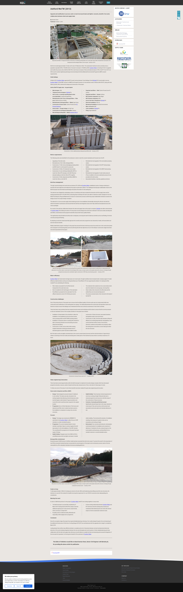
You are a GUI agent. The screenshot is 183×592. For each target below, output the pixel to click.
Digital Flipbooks (79, 2)
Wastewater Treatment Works (124, 25)
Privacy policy (103, 588)
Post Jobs (124, 572)
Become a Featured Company (128, 570)
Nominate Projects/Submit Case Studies (131, 568)
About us (124, 578)
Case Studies (57, 2)
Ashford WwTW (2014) (121, 36)
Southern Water (93, 67)
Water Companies (49, 2)
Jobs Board (86, 2)
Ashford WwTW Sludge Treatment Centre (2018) (122, 33)
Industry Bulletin (66, 580)
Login (108, 2)
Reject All (19, 586)
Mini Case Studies (93, 2)
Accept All (28, 586)
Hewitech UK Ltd (73, 112)
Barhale (95, 80)
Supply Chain (71, 2)
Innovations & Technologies (69, 572)
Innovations (64, 2)
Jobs (64, 578)
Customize (9, 586)
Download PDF (56, 552)
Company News (101, 2)
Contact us (124, 580)
